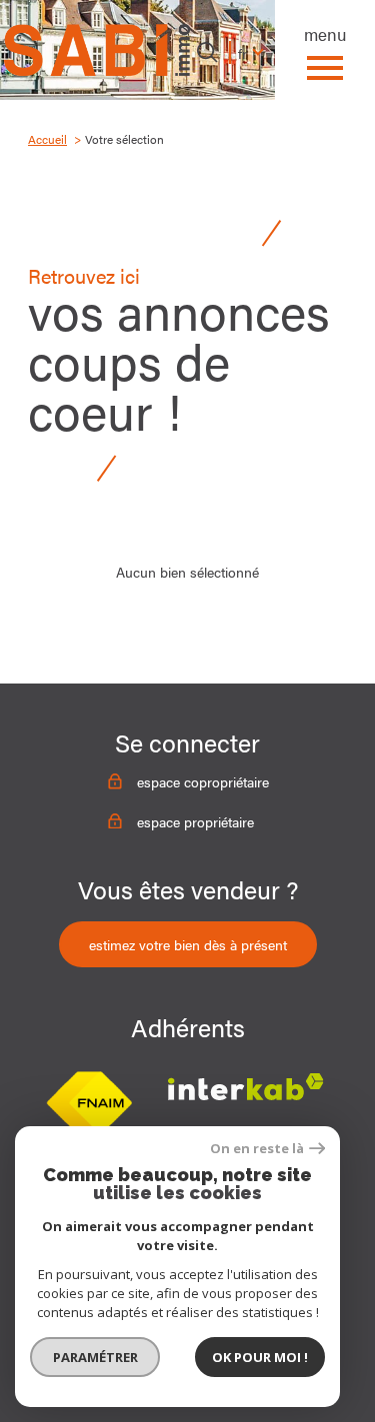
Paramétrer (95, 1357)
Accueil (47, 139)
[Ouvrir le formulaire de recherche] (207, 52)
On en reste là (257, 1148)
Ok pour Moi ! (260, 1357)
